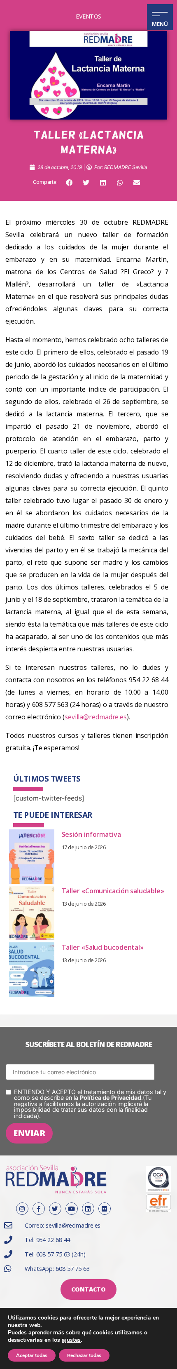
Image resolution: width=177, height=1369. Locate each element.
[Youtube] (71, 1208)
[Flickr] (104, 1208)
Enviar (29, 1133)
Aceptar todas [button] (31, 1355)
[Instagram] (22, 1208)
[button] (69, 182)
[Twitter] (55, 1208)
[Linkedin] (88, 1208)
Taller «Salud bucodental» (103, 947)
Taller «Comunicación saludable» (113, 890)
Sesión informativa (91, 834)
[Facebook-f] (39, 1208)
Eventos (88, 16)
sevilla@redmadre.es (96, 716)
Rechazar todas (84, 1355)
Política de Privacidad (110, 1097)
